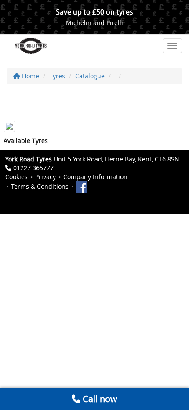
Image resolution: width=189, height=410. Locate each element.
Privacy (45, 176)
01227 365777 (33, 168)
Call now (98, 399)
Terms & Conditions (40, 186)
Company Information (95, 176)
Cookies (16, 176)
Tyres (57, 76)
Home (29, 76)
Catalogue (90, 76)
